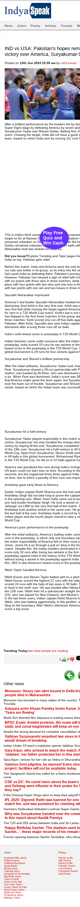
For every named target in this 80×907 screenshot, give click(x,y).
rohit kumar (69, 63)
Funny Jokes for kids (15, 887)
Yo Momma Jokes (13, 895)
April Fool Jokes (12, 892)
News (8, 25)
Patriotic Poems (66, 865)
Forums (66, 25)
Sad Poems (64, 873)
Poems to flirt (65, 863)
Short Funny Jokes (14, 889)
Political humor (12, 860)
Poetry (35, 25)
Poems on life (65, 857)
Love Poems (65, 868)
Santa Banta (10, 865)
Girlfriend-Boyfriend (14, 863)
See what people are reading (47, 651)
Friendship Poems (68, 871)
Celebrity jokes (12, 871)
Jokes (21, 25)
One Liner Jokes (13, 884)
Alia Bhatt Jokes (12, 876)
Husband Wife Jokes (15, 857)
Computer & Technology (17, 873)
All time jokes (11, 868)
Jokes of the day (13, 881)
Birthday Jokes (12, 897)
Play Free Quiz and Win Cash (53, 237)
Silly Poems (64, 860)
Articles (50, 25)
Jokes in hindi (11, 879)
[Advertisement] (40, 184)
